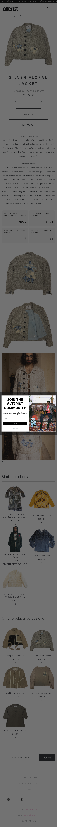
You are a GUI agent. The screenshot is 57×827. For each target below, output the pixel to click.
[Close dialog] (54, 397)
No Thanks (15, 428)
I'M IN (15, 423)
